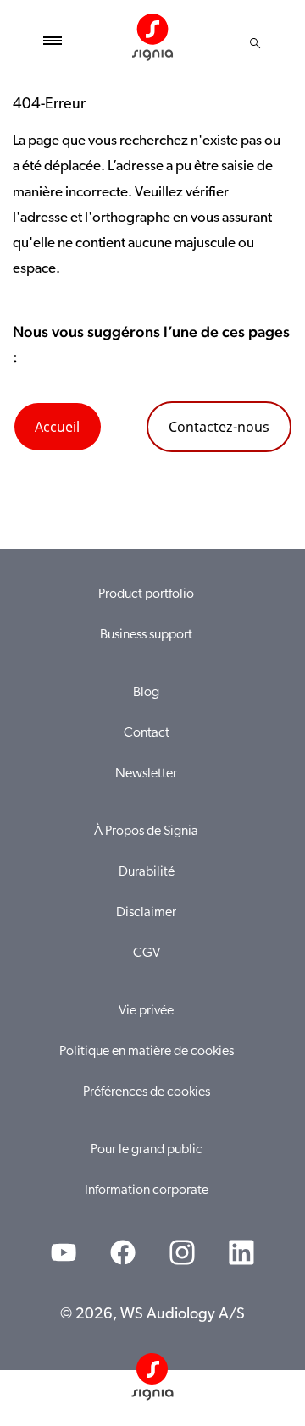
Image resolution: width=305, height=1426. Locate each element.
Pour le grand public (146, 1150)
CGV (146, 953)
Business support (146, 635)
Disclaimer (146, 913)
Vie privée (146, 1011)
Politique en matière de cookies (146, 1051)
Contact (146, 733)
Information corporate (146, 1190)
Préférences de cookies (146, 1092)
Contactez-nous (219, 426)
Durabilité (147, 872)
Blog (146, 692)
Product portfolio (146, 594)
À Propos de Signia (146, 831)
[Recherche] (255, 43)
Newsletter (146, 774)
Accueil (57, 426)
